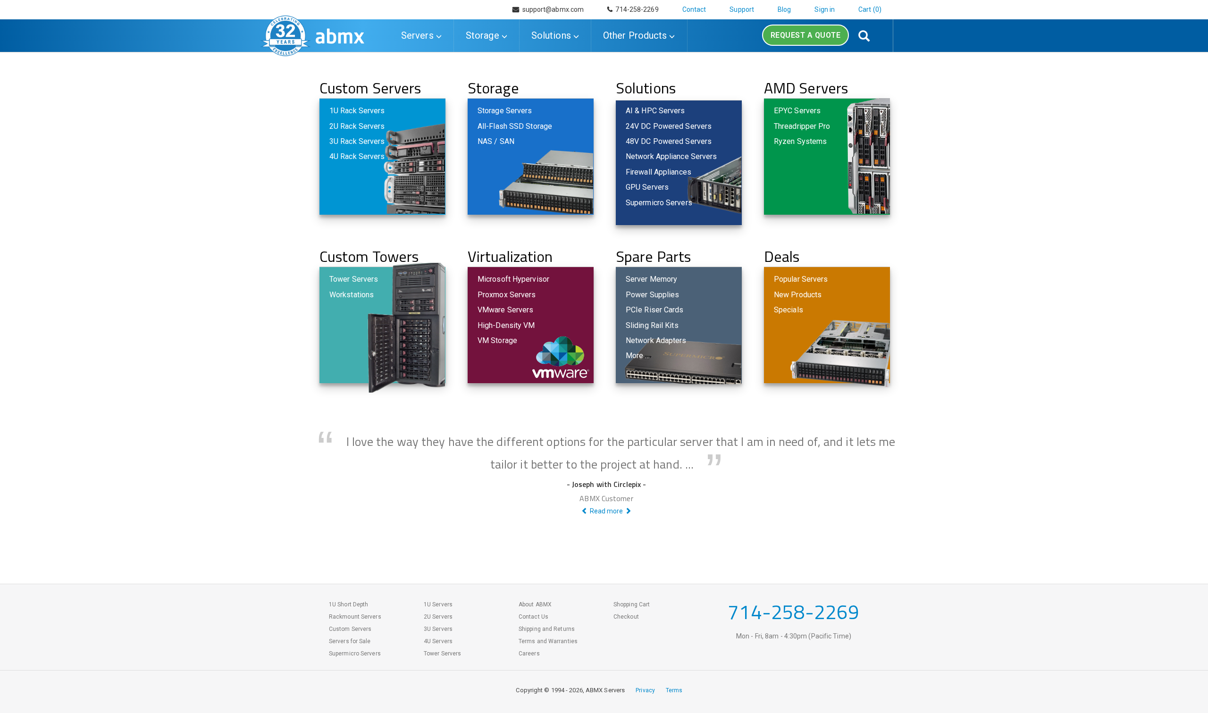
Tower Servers (353, 279)
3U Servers (438, 629)
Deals (782, 256)
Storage (493, 87)
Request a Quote (806, 35)
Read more (606, 511)
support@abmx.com (553, 9)
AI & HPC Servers (655, 110)
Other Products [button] (636, 35)
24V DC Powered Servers (669, 126)
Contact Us (533, 616)
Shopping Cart (631, 604)
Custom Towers (369, 256)
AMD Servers (806, 87)
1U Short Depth (348, 604)
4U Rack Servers (357, 156)
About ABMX (535, 604)
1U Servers (438, 604)
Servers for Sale (350, 641)
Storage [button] (484, 35)
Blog (784, 9)
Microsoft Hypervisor (513, 279)
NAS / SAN (496, 141)
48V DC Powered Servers (669, 141)
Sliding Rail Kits (652, 325)
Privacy (645, 690)
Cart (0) (869, 9)
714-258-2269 (635, 9)
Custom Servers (370, 87)
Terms (674, 690)
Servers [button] (418, 35)
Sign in (824, 9)
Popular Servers (801, 279)
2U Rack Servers (357, 126)
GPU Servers (647, 187)
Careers (529, 653)
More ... (638, 355)
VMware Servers (505, 309)
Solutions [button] (552, 35)
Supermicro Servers (659, 202)
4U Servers (438, 641)
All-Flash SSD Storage (515, 126)
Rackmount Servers (355, 616)
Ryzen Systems (800, 141)
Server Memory (651, 279)
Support (742, 9)
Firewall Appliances (658, 172)
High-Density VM (506, 325)
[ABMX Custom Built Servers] (340, 34)
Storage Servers (505, 110)
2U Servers (438, 616)
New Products (798, 294)
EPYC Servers (797, 110)
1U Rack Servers (357, 110)
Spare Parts (653, 256)
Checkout (626, 616)
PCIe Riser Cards (655, 309)
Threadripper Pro (802, 126)
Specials (788, 309)
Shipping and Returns (547, 629)
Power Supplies (652, 294)
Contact (694, 9)
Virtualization (510, 256)
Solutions (646, 87)
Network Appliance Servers (671, 156)
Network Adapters (656, 340)
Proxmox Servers (507, 294)
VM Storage (497, 340)
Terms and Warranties (548, 641)
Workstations (351, 294)
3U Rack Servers (357, 141)
